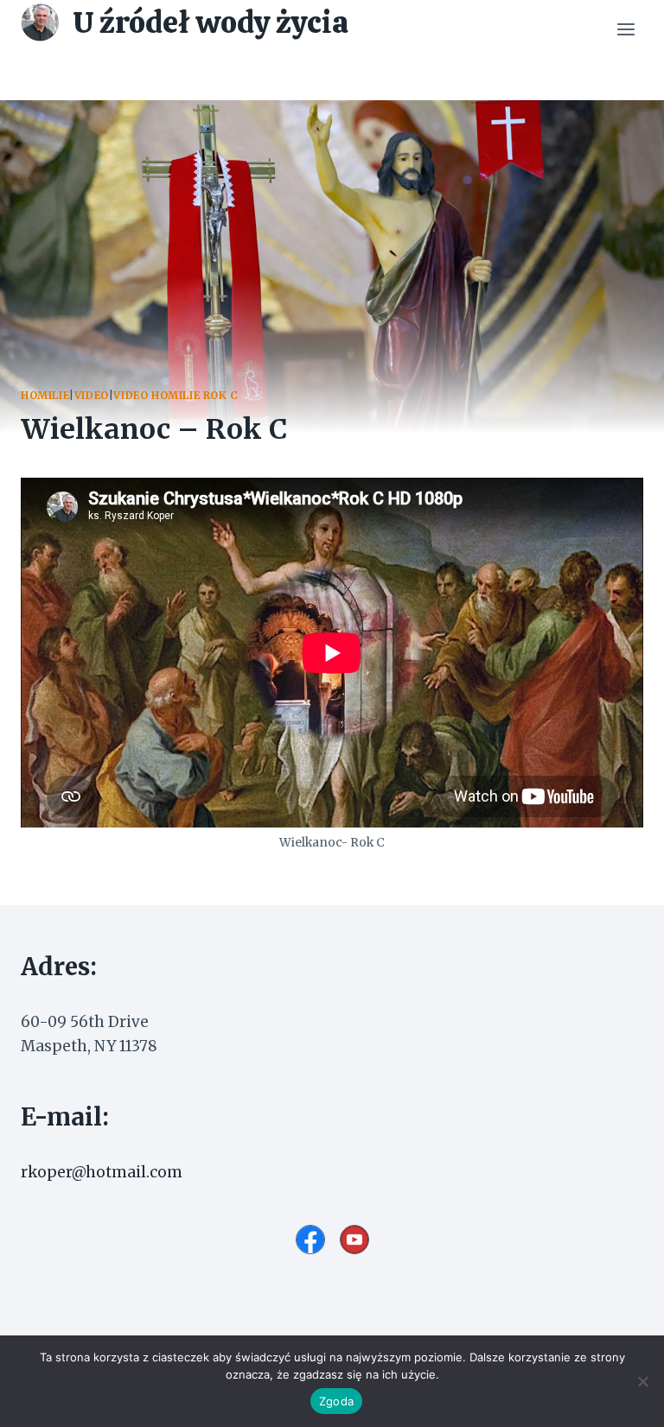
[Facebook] (310, 1239)
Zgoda (336, 1401)
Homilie (45, 395)
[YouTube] (354, 1239)
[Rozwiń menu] (625, 30)
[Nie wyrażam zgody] (642, 1381)
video (91, 395)
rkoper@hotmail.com (101, 1172)
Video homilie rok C (175, 395)
